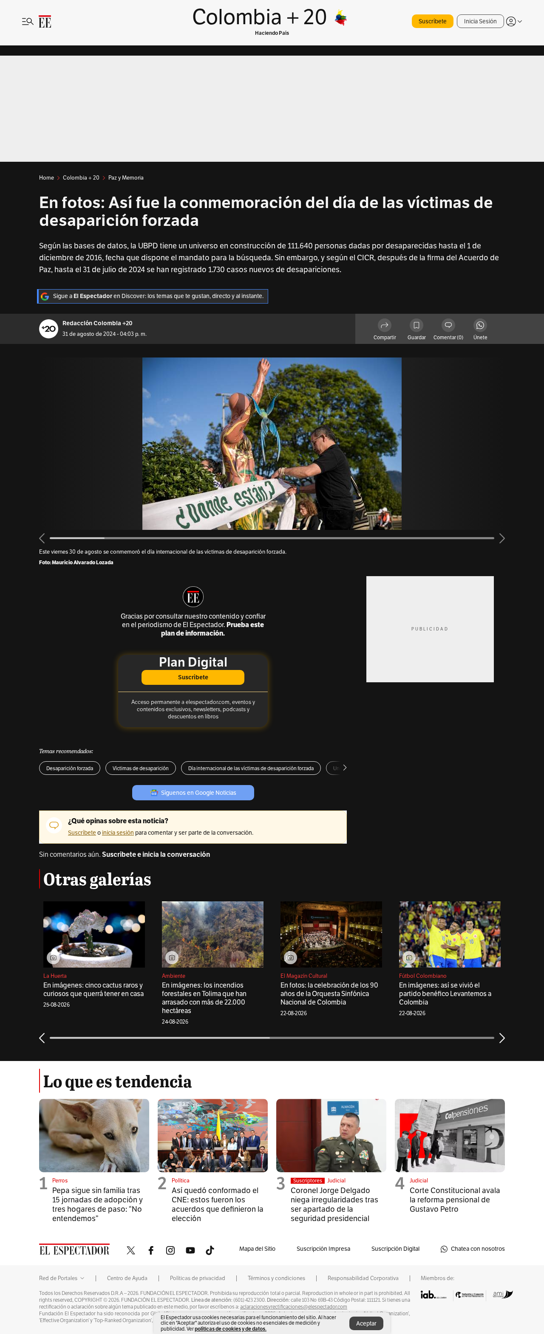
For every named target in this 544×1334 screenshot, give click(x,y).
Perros (60, 1180)
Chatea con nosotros (478, 1248)
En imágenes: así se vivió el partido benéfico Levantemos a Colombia (445, 994)
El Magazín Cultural (303, 976)
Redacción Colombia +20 (97, 323)
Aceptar (366, 1323)
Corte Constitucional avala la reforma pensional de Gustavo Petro (455, 1200)
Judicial (336, 1180)
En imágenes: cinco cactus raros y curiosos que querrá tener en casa (93, 989)
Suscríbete (433, 21)
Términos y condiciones (276, 1278)
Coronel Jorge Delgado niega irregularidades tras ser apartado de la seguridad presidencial (334, 1204)
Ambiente (173, 976)
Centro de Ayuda (127, 1278)
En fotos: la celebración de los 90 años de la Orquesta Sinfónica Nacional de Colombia (329, 994)
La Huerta (55, 976)
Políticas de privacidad (197, 1278)
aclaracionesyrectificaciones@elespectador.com (293, 1307)
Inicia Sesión (480, 21)
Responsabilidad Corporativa (363, 1278)
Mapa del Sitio (257, 1248)
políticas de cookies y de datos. (230, 1329)
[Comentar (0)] (448, 326)
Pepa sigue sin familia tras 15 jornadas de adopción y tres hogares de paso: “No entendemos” (97, 1204)
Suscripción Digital (395, 1248)
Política (181, 1180)
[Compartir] (384, 326)
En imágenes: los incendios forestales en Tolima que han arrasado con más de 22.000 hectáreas (204, 998)
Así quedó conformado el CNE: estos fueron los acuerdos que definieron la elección (218, 1204)
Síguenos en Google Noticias (198, 792)
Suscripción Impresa (323, 1248)
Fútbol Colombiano (423, 976)
